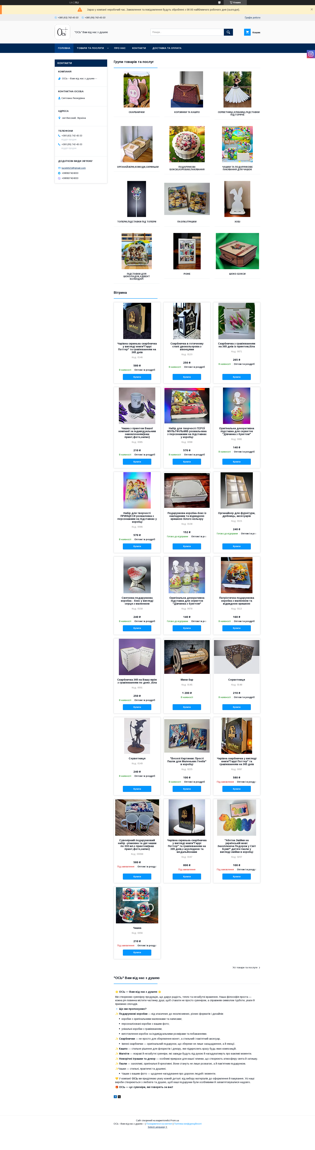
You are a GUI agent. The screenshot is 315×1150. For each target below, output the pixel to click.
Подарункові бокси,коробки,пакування (187, 168)
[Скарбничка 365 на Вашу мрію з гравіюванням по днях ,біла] (137, 657)
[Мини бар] (187, 657)
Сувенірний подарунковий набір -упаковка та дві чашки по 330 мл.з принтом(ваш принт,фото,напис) (137, 844)
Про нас (120, 48)
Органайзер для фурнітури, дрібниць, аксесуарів (236, 514)
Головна (64, 48)
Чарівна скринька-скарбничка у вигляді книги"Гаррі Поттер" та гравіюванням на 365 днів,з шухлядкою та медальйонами (187, 846)
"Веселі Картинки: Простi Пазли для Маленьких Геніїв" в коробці (186, 761)
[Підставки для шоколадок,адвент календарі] (137, 251)
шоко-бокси (237, 274)
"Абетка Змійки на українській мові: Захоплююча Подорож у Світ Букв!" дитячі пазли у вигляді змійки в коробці (236, 846)
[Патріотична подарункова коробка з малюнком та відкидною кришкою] (236, 575)
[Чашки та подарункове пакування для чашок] (237, 144)
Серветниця (236, 679)
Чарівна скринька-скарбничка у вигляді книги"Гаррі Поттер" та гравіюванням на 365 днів (137, 348)
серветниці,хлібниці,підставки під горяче (239, 113)
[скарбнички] (137, 89)
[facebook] (115, 1097)
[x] (119, 1097)
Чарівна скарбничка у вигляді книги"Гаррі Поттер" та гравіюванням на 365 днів (236, 761)
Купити (137, 377)
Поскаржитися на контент (159, 1124)
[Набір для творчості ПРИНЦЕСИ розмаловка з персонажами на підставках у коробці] (137, 490)
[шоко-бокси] (237, 251)
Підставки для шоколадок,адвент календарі (136, 276)
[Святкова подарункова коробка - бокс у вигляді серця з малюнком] (137, 575)
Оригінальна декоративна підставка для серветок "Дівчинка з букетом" (236, 431)
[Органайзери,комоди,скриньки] (137, 144)
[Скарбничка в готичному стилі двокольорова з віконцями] (187, 320)
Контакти (139, 48)
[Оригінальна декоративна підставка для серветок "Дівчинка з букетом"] (236, 405)
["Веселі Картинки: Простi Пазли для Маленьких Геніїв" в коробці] (187, 735)
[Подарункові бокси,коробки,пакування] (187, 144)
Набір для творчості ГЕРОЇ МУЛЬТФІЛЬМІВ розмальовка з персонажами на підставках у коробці (187, 433)
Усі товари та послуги (245, 967)
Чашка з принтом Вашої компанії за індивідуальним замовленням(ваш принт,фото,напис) (137, 433)
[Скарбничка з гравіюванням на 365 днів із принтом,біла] (236, 320)
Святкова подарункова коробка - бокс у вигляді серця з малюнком (137, 600)
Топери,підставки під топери (136, 221)
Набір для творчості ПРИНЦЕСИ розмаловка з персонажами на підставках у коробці (137, 517)
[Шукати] (228, 32)
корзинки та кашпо (187, 112)
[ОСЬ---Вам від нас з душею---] (62, 38)
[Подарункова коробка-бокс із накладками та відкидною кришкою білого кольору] (187, 490)
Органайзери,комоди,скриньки (138, 167)
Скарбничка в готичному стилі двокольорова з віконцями (186, 346)
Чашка (137, 927)
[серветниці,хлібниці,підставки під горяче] (237, 89)
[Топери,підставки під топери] (137, 199)
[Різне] (187, 251)
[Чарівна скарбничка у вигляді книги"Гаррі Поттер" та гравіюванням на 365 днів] (236, 735)
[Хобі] (237, 199)
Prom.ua (174, 1120)
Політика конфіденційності (188, 1124)
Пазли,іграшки (187, 221)
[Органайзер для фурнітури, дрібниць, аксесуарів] (236, 490)
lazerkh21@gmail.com (74, 168)
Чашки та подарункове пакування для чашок (237, 168)
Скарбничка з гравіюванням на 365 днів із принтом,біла (236, 345)
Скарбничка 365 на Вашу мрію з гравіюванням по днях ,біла (137, 681)
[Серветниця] (236, 657)
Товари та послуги (90, 48)
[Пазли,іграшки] (187, 199)
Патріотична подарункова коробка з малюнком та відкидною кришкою (236, 600)
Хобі (237, 221)
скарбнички (137, 112)
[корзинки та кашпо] (187, 89)
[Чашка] (137, 905)
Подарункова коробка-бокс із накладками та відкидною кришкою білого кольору (187, 516)
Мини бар (187, 679)
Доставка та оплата (166, 48)
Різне (187, 274)
